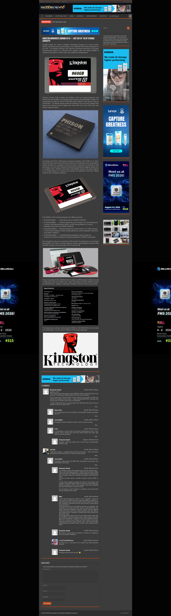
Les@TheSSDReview (66, 540)
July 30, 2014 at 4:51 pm (91, 530)
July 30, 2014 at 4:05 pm (91, 496)
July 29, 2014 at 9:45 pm (91, 459)
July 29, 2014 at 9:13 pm (91, 410)
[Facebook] (126, 2)
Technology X (57, 1)
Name (45, 585)
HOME (42, 16)
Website (45, 597)
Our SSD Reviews (114, 16)
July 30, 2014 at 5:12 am (91, 468)
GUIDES (71, 16)
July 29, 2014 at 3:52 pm (91, 389)
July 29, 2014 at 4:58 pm (91, 449)
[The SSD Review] (52, 7)
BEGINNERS (49, 16)
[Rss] (124, 2)
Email (45, 591)
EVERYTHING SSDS (60, 16)
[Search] (128, 28)
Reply (96, 406)
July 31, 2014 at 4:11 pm (91, 429)
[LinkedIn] (129, 2)
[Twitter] (128, 2)
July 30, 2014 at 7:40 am (91, 420)
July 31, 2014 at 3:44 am (91, 550)
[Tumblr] (131, 2)
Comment (46, 569)
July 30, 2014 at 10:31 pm (90, 540)
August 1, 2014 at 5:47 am (90, 439)
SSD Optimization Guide (59, 22)
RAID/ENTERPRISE (91, 16)
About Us (64, 1)
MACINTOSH (103, 16)
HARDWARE (80, 16)
